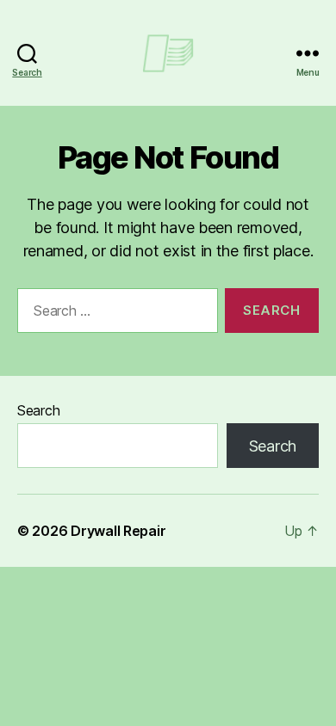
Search (38, 410)
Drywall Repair (118, 530)
